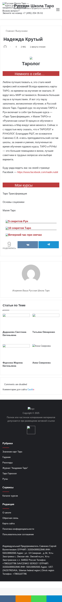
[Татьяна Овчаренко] (46, 321)
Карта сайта (8, 523)
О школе (6, 512)
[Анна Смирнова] (46, 351)
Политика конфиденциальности (18, 529)
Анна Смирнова (41, 362)
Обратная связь (10, 518)
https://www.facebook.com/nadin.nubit (37, 172)
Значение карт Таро (12, 451)
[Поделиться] (28, 244)
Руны (5, 479)
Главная (9, 31)
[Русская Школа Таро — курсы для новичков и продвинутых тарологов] (15, 5)
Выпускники (21, 31)
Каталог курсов (10, 496)
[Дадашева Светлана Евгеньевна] (16, 321)
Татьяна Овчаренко (43, 332)
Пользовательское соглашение (18, 534)
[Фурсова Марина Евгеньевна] (16, 351)
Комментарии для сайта (18, 389)
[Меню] (58, 11)
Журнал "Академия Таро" (15, 468)
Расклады (7, 462)
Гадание (6, 457)
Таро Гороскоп (9, 473)
